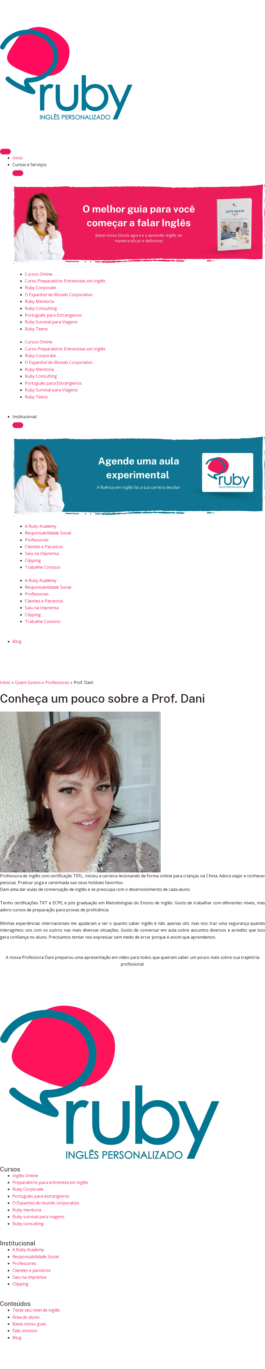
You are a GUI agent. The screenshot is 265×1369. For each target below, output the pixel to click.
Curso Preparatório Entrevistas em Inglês (65, 281)
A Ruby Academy (40, 526)
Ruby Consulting (41, 308)
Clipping (33, 560)
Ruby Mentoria (39, 301)
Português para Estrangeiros (53, 315)
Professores (37, 540)
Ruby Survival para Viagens (51, 322)
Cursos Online (38, 274)
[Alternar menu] (5, 151)
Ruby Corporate (40, 287)
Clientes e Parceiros (44, 547)
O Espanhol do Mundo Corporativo (59, 294)
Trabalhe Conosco (43, 567)
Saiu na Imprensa (42, 553)
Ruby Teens (36, 329)
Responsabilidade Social (48, 533)
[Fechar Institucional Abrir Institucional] (17, 425)
